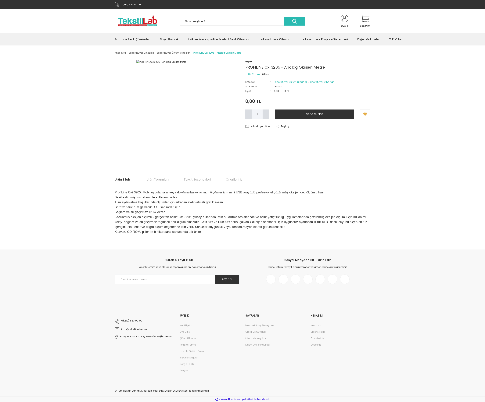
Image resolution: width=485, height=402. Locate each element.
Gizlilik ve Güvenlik (255, 331)
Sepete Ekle (314, 114)
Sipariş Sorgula (189, 357)
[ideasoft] (222, 399)
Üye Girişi (185, 331)
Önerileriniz (234, 179)
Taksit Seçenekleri (197, 179)
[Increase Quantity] (266, 114)
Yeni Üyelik (186, 325)
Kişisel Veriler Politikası (257, 344)
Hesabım (316, 325)
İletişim (184, 370)
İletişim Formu (188, 344)
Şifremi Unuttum (189, 338)
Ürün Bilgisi (123, 179)
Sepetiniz (316, 344)
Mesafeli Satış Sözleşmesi (260, 325)
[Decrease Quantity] (248, 114)
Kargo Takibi (187, 364)
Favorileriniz (317, 338)
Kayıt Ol (227, 279)
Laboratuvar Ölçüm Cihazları (290, 82)
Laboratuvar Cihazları (321, 82)
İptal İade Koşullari (256, 338)
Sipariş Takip (318, 331)
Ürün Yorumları (157, 179)
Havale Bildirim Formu (192, 351)
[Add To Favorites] (365, 114)
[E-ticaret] (242, 399)
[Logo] (138, 21)
